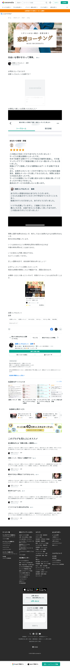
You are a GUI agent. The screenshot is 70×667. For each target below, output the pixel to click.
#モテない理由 (46, 319)
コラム (28, 17)
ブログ (23, 17)
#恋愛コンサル (13, 319)
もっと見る (59, 381)
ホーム (9, 17)
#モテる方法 (31, 319)
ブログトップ (16, 17)
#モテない (38, 319)
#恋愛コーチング (22, 319)
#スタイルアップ (13, 323)
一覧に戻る (35, 337)
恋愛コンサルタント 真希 (24, 344)
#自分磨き (54, 319)
